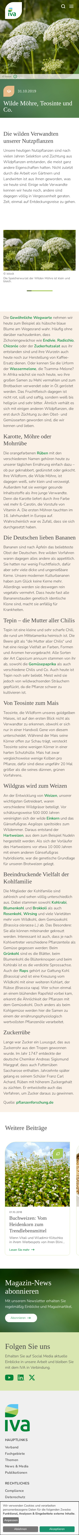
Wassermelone (23, 368)
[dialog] (39, 1518)
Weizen (50, 795)
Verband (12, 1447)
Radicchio (65, 340)
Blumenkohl (13, 908)
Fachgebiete (15, 1453)
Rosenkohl (12, 913)
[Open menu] (71, 6)
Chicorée (10, 346)
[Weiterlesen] (37, 1174)
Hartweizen (13, 835)
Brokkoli (40, 908)
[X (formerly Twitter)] (32, 1377)
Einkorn (53, 818)
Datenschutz (15, 1497)
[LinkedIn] (21, 1378)
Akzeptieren (57, 1529)
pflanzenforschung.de (35, 1102)
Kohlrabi (59, 902)
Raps (23, 970)
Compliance (14, 1490)
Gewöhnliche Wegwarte (31, 317)
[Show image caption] (15, 76)
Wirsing (30, 913)
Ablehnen (20, 1529)
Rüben (42, 453)
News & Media (17, 1466)
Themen (11, 1460)
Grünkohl (11, 953)
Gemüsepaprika (42, 664)
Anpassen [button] (11, 1520)
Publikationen (16, 1472)
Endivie (49, 340)
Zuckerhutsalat (47, 346)
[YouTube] (9, 1378)
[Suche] (63, 6)
